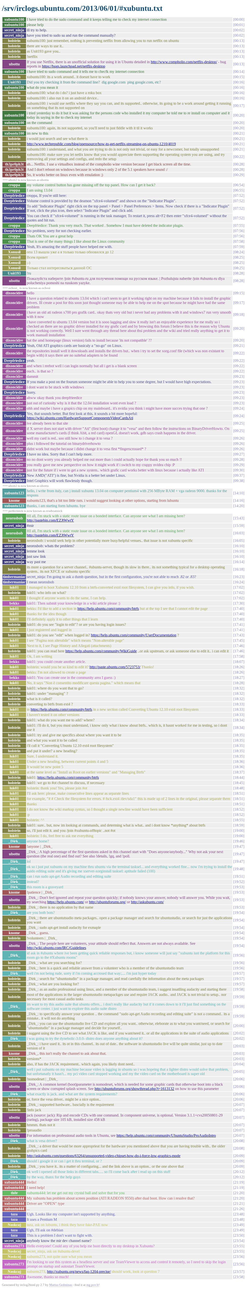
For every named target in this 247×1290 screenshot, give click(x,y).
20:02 (238, 1033)
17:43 (238, 635)
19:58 (238, 989)
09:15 (238, 293)
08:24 (238, 252)
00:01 (238, 25)
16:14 (238, 562)
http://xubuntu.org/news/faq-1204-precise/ (79, 1271)
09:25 (238, 423)
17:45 (238, 640)
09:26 (238, 438)
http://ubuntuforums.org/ (107, 902)
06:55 (238, 190)
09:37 (238, 475)
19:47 (238, 846)
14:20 (238, 506)
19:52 (238, 882)
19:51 (238, 876)
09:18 (238, 314)
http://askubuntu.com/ (147, 902)
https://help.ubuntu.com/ (65, 902)
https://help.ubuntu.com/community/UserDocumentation (133, 635)
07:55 (238, 225)
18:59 (238, 825)
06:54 (238, 185)
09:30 (238, 470)
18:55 (238, 820)
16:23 (238, 577)
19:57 (238, 973)
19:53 (238, 887)
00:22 (238, 157)
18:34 (238, 720)
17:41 (238, 624)
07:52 (238, 195)
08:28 (238, 273)
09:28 (238, 459)
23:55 (238, 1246)
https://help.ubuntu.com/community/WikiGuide (101, 651)
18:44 (238, 777)
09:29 (238, 465)
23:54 (238, 1241)
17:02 (238, 587)
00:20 (238, 115)
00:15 (238, 77)
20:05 (238, 1071)
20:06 (238, 1079)
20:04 (238, 1064)
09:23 (238, 376)
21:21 (238, 1203)
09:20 (238, 328)
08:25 (238, 257)
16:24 (238, 582)
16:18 (238, 569)
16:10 (238, 546)
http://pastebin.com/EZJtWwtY (50, 520)
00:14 (238, 71)
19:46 (238, 841)
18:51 (238, 793)
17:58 (238, 656)
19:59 (238, 997)
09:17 (238, 303)
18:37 (238, 772)
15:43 (238, 518)
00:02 (238, 30)
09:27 (238, 454)
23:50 (238, 1235)
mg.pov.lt (92, 1285)
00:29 (238, 175)
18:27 (238, 678)
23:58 (238, 1277)
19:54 (238, 913)
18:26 (238, 667)
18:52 (238, 809)
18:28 (238, 683)
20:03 (238, 1046)
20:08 (238, 1141)
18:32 (238, 688)
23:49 (238, 1225)
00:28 (238, 164)
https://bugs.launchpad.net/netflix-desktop (73, 66)
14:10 (238, 493)
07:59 (238, 247)
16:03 (238, 533)
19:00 (238, 830)
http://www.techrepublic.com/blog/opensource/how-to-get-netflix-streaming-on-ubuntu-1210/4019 (101, 144)
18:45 (238, 783)
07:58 (238, 241)
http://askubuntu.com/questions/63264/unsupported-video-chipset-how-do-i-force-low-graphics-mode (103, 1156)
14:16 (238, 500)
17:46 (238, 646)
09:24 (238, 408)
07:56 (238, 231)
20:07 (238, 1105)
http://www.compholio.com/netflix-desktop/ (184, 62)
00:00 (238, 19)
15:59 (238, 526)
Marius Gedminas (60, 1285)
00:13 (238, 41)
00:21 (238, 133)
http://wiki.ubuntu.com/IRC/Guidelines (56, 948)
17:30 (238, 603)
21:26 (238, 1209)
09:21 (238, 346)
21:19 (238, 1182)
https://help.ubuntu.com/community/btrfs (108, 609)
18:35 (238, 735)
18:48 (238, 788)
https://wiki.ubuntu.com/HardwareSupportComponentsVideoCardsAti (80, 418)
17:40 (238, 609)
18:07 (238, 662)
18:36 (238, 761)
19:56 (238, 955)
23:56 (238, 1257)
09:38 (238, 481)
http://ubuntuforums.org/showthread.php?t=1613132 (134, 1089)
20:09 (238, 1156)
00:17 (238, 105)
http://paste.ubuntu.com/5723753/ (114, 667)
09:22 (238, 353)
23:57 (238, 1271)
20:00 (238, 1026)
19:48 (238, 869)
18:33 (238, 704)
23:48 (238, 1214)
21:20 (238, 1193)
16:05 (238, 540)
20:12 (238, 1172)
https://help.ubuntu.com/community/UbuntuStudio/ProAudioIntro (166, 1135)
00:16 (238, 82)
